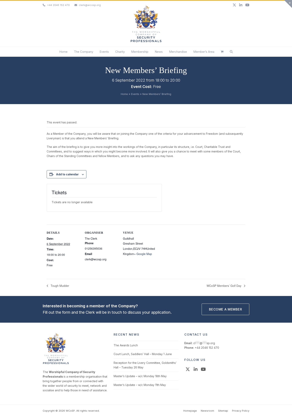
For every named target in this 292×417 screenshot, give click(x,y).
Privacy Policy (240, 410)
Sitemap (223, 410)
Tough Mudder (59, 286)
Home (124, 94)
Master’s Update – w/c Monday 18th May (140, 376)
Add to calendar (67, 174)
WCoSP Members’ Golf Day (224, 286)
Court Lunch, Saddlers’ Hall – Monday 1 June (143, 354)
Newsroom (207, 410)
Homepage (190, 410)
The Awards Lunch (126, 345)
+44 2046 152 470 (58, 5)
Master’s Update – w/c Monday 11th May (140, 385)
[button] (222, 52)
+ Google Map (143, 254)
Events (135, 94)
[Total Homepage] (56, 363)
